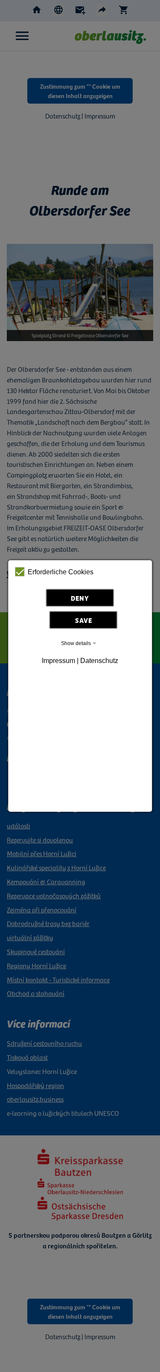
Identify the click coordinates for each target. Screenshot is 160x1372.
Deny (80, 598)
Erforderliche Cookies (60, 572)
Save (83, 620)
